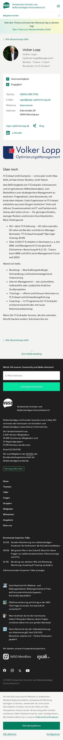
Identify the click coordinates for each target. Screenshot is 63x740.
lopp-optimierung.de (17, 125)
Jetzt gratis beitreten (31, 386)
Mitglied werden (11, 15)
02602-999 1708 (29, 94)
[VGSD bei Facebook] (4, 671)
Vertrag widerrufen (13, 468)
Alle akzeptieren (31, 725)
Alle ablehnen (9, 734)
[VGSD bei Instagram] (12, 671)
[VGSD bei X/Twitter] (20, 672)
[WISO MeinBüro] (17, 657)
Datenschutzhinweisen (47, 717)
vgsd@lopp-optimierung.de (35, 99)
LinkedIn (17, 132)
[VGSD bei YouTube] (28, 672)
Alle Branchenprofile (17, 39)
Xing (41, 125)
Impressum (26, 105)
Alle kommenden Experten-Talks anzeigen (24, 570)
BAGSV (29, 454)
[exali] (43, 657)
